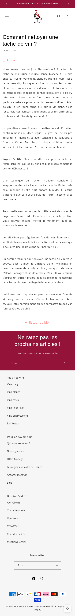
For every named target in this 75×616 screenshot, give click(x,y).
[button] (7, 16)
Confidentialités (16, 534)
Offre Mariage (15, 459)
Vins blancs (13, 391)
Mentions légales (17, 541)
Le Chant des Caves (23, 606)
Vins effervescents (17, 415)
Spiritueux (13, 423)
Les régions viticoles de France (24, 467)
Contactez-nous (16, 510)
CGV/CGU (12, 526)
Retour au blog (39, 322)
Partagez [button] (12, 60)
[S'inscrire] (64, 363)
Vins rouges (14, 384)
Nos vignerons (15, 451)
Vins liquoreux (15, 407)
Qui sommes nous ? (18, 443)
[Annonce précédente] (6, 4)
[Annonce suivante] (68, 4)
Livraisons (12, 518)
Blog (9, 482)
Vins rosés (13, 399)
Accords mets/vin (17, 474)
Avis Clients (13, 502)
